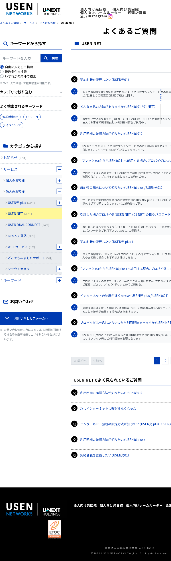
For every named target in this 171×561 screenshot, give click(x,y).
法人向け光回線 (93, 9)
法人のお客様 (48, 23)
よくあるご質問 (9, 23)
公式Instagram (94, 15)
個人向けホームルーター (101, 12)
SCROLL (160, 95)
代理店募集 (137, 12)
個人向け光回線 (125, 9)
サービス (29, 23)
